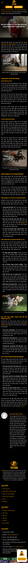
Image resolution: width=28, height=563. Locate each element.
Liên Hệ (5, 520)
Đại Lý (4, 499)
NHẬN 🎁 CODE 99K (22, 558)
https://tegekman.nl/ (13, 534)
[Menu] (2, 2)
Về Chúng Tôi (6, 489)
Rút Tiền (5, 515)
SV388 (3, 9)
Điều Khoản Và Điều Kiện (9, 491)
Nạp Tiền (5, 513)
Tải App (5, 518)
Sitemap (5, 501)
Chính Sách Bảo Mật (8, 496)
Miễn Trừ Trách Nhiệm (9, 494)
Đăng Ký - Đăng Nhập (8, 510)
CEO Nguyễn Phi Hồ (17, 546)
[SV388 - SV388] (14, 2)
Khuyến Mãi (6, 523)
